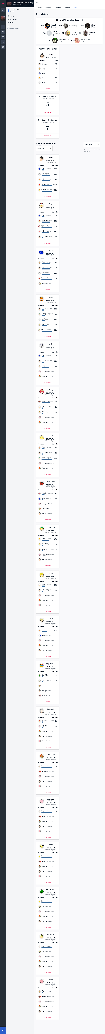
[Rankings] (3, 32)
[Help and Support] (3, 47)
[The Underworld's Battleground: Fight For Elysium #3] (3, 18)
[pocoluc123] (81, 41)
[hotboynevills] (53, 27)
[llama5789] (76, 34)
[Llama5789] (74, 34)
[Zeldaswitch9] (59, 41)
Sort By (39, 146)
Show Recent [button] (47, 112)
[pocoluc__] (83, 41)
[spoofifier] (92, 27)
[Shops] (3, 37)
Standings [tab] (58, 8)
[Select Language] (3, 42)
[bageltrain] (53, 35)
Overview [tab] (39, 8)
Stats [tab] (75, 8)
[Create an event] (3, 27)
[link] (55, 27)
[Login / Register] (3, 1030)
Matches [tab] (67, 8)
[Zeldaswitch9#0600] (61, 41)
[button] (55, 96)
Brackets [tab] (48, 8)
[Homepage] (3, 3)
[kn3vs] (51, 27)
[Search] (3, 10)
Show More (48, 88)
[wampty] (90, 34)
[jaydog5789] (72, 34)
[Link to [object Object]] (48, 26)
